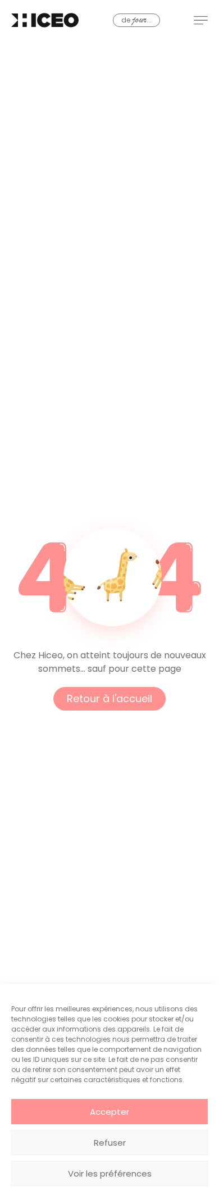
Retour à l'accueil (109, 698)
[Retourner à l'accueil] (45, 20)
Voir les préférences (110, 1173)
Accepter (109, 1112)
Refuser (110, 1142)
